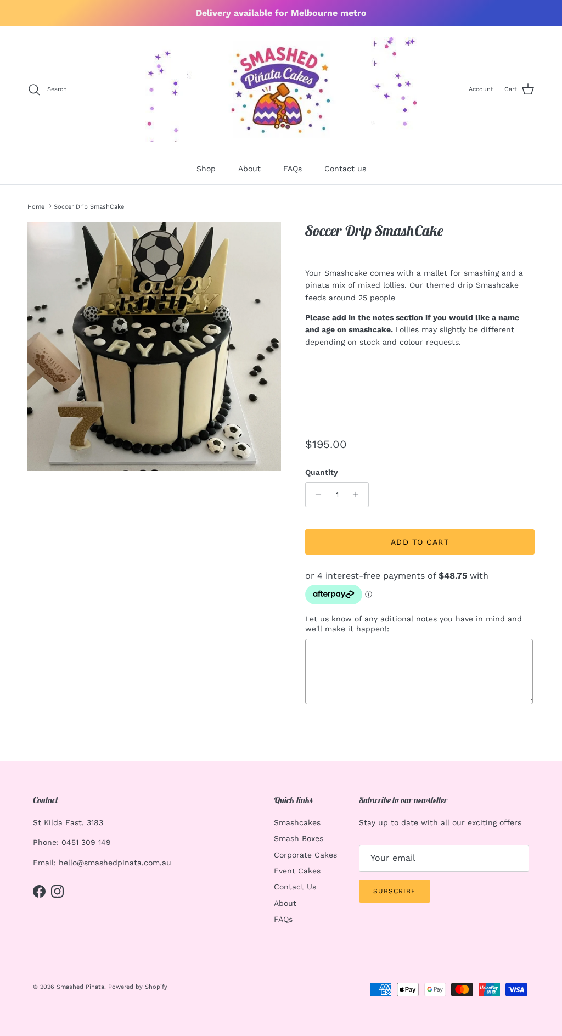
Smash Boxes (298, 838)
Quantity (321, 472)
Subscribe (394, 891)
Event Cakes (297, 870)
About (249, 168)
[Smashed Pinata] (281, 89)
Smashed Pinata (80, 986)
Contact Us (295, 886)
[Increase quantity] (358, 495)
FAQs (292, 168)
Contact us (345, 168)
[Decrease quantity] (315, 495)
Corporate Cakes (305, 854)
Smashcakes (297, 822)
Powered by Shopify (137, 986)
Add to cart (419, 541)
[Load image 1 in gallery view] (154, 346)
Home (35, 206)
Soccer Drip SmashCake (89, 206)
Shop (206, 168)
